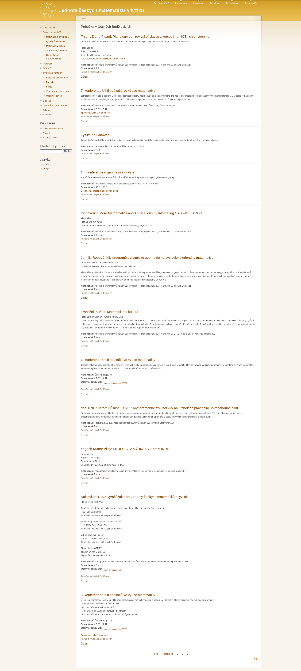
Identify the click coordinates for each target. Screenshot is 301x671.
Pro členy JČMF (161, 3)
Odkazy (46, 110)
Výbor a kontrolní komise (58, 91)
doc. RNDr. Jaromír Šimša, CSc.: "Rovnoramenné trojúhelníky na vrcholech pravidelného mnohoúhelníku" (160, 408)
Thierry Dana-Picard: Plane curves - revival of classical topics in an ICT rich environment (146, 36)
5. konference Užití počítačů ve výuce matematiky (118, 595)
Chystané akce (50, 27)
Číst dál (84, 77)
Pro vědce (214, 3)
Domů (83, 18)
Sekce (49, 87)
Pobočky (50, 82)
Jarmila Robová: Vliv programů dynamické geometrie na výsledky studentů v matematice (147, 257)
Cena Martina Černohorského (53, 57)
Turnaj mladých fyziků (56, 50)
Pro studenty (181, 3)
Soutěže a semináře (52, 32)
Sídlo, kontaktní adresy (57, 78)
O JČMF (47, 68)
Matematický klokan (55, 46)
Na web (46, 133)
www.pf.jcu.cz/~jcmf (113, 570)
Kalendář (47, 114)
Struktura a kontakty (52, 73)
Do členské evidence (53, 128)
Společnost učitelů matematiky (95, 113)
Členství (47, 101)
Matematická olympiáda (57, 37)
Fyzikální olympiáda (55, 41)
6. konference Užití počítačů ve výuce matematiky (118, 360)
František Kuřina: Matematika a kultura (109, 312)
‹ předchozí (168, 654)
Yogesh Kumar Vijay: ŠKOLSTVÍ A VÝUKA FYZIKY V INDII (125, 449)
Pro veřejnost (232, 3)
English (47, 168)
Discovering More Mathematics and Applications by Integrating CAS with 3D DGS (141, 213)
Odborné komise (54, 96)
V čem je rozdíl (50, 138)
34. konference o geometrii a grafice (107, 172)
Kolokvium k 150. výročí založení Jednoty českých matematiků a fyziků (134, 497)
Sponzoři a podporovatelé (55, 105)
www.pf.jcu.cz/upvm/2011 (115, 629)
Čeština (47, 164)
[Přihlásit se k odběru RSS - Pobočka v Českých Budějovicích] (255, 659)
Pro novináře (251, 3)
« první (156, 654)
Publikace (47, 64)
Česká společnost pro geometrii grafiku (99, 191)
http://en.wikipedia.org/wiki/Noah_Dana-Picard (103, 59)
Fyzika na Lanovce (95, 135)
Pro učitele (198, 3)
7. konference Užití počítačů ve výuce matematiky (118, 90)
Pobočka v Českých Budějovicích (96, 72)
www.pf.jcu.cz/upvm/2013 (116, 383)
